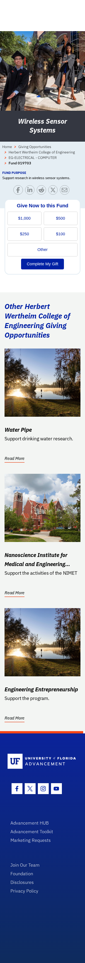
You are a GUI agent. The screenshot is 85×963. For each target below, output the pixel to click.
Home (7, 146)
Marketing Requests (30, 840)
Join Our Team (25, 865)
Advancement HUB (29, 823)
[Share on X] (54, 191)
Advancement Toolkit (31, 831)
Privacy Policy (24, 891)
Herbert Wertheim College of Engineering (42, 152)
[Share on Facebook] (19, 191)
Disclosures (22, 882)
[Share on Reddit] (42, 191)
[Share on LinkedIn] (31, 191)
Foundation (21, 873)
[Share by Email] (65, 191)
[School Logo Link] (40, 761)
